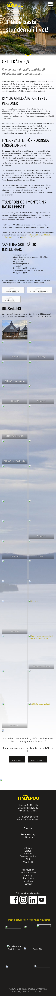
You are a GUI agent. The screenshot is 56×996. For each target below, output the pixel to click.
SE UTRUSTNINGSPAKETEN (39, 291)
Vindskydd (28, 862)
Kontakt (28, 883)
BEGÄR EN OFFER (11, 300)
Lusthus (28, 853)
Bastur (28, 850)
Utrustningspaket (28, 872)
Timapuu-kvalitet (37, 761)
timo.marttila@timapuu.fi (28, 819)
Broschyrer (28, 881)
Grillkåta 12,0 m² (34, 235)
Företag (28, 875)
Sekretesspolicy (28, 834)
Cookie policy (28, 837)
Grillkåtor (28, 848)
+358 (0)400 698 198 (28, 816)
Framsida (28, 828)
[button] (49, 3)
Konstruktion (28, 869)
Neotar (26, 991)
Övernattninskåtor (28, 856)
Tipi (28, 859)
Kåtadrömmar (28, 878)
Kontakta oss (16, 761)
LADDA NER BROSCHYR (13, 291)
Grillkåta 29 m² (11, 237)
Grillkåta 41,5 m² (28, 237)
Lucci (41, 991)
